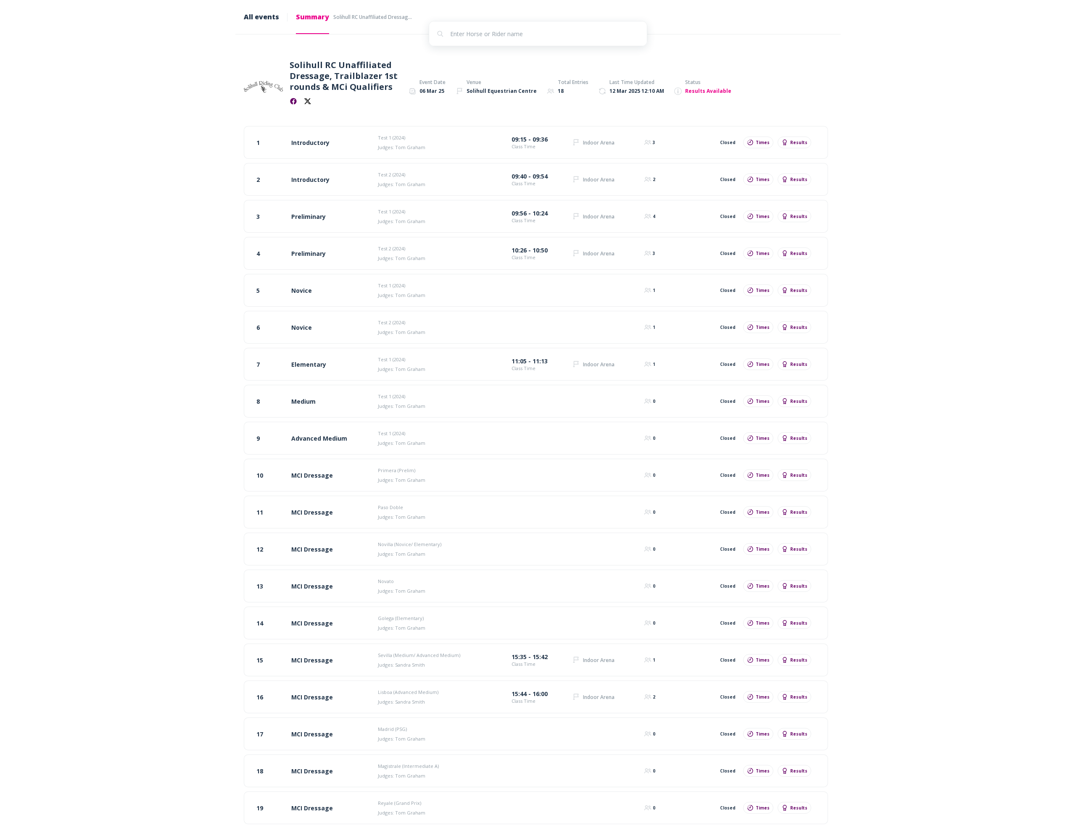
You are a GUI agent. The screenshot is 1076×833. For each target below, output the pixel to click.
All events (261, 16)
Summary (312, 16)
